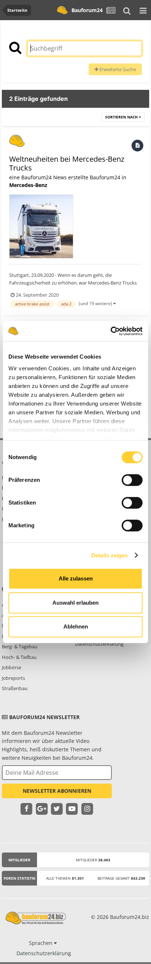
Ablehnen (75, 626)
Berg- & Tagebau (19, 646)
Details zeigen (109, 555)
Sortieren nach (122, 117)
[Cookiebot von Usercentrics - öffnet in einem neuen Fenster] (110, 331)
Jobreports (13, 678)
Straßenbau (14, 688)
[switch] (132, 480)
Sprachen (41, 942)
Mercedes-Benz (28, 185)
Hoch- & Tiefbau (19, 657)
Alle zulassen (76, 578)
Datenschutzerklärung (99, 644)
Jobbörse (11, 667)
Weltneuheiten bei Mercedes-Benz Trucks (66, 163)
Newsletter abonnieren (57, 790)
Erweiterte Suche (117, 69)
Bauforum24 (87, 10)
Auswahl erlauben (75, 603)
